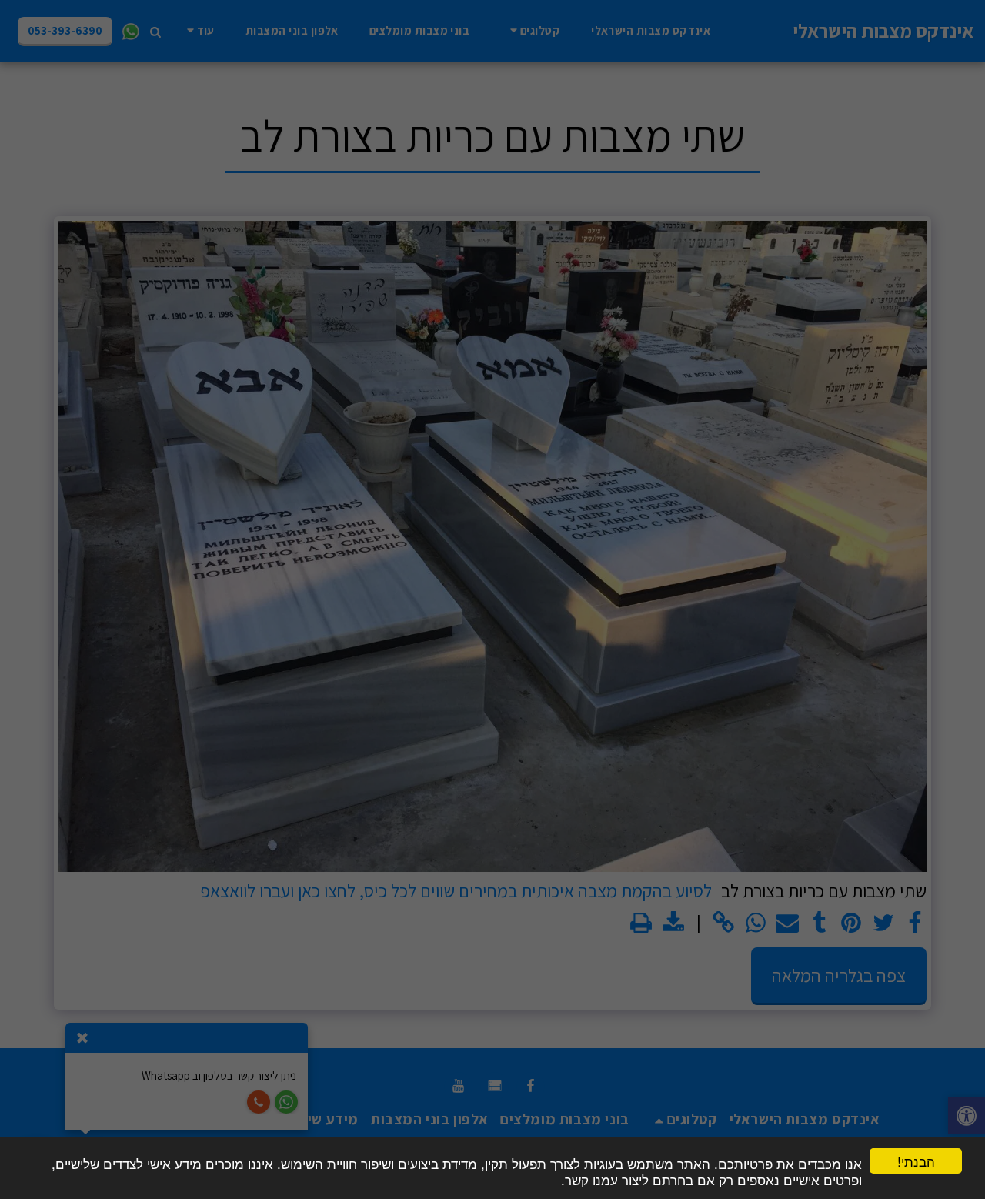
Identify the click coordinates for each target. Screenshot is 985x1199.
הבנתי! (916, 1161)
